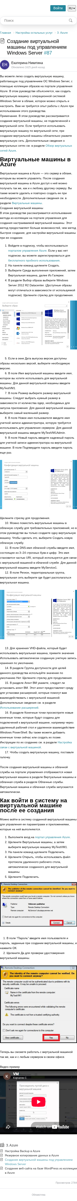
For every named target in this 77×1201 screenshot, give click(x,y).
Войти (58, 8)
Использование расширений (19, 707)
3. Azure (62, 32)
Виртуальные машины (27, 203)
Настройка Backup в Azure (22, 1151)
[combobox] (32, 21)
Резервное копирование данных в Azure (32, 1155)
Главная (5, 32)
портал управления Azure (52, 837)
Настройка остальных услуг (34, 32)
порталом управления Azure (27, 250)
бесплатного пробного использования (34, 260)
